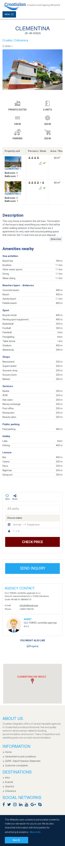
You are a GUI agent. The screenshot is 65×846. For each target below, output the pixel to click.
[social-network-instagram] (15, 805)
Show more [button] (56, 239)
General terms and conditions (20, 756)
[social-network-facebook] (4, 805)
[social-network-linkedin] (21, 805)
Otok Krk (9, 786)
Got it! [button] (16, 840)
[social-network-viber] (45, 805)
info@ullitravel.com (29, 605)
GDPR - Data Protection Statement (22, 761)
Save (7, 499)
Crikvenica (10, 791)
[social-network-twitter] (9, 805)
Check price (32, 542)
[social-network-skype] (40, 805)
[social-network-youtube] (27, 805)
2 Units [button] (6, 46)
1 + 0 (16, 531)
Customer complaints (16, 765)
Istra (7, 777)
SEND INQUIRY (32, 568)
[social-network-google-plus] (34, 805)
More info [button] (35, 832)
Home (8, 752)
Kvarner (9, 782)
